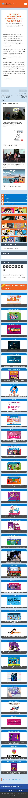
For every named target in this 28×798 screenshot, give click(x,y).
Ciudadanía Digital (18, 23)
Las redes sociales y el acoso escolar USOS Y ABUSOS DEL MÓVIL (12, 144)
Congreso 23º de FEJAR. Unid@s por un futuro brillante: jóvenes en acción (13, 185)
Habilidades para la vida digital (11, 25)
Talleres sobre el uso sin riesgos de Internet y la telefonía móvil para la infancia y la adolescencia (12, 123)
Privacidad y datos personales (14, 26)
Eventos (7, 198)
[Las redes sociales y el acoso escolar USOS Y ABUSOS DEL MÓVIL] (14, 135)
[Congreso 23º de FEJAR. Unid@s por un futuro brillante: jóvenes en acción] (14, 176)
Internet (20, 25)
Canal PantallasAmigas (10, 204)
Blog (13, 23)
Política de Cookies (22, 793)
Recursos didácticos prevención (10, 248)
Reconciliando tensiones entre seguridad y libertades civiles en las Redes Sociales (14, 165)
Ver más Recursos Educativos (12, 779)
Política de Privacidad (11, 793)
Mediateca (7, 201)
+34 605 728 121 (20, 786)
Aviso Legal (3, 793)
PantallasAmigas (7, 274)
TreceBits (9, 79)
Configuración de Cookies (13, 795)
